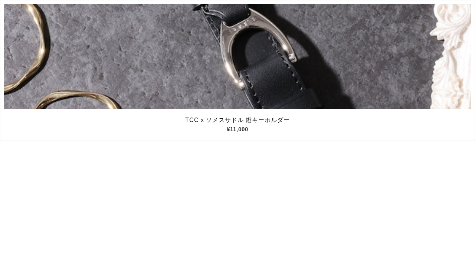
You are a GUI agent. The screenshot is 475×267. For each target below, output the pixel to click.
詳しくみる (238, 56)
